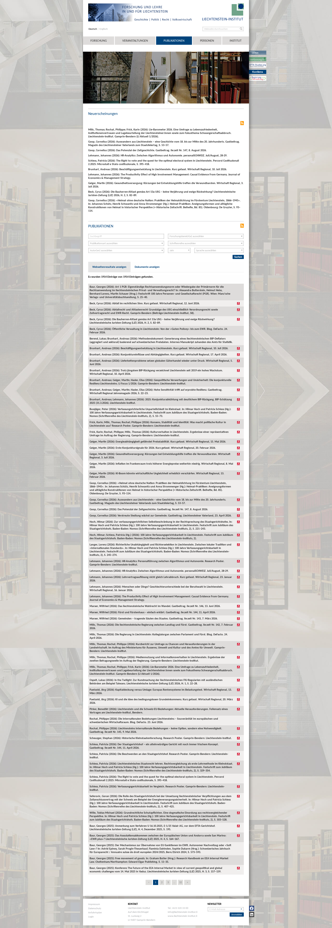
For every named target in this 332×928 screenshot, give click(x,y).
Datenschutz (94, 908)
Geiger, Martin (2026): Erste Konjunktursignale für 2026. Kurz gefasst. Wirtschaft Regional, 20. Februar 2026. (153, 447)
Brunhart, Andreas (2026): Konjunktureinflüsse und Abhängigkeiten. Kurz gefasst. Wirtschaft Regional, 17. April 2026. (158, 354)
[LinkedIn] (251, 914)
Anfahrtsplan (95, 912)
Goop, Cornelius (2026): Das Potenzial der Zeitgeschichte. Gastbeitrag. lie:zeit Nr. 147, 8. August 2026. (149, 509)
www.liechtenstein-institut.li (182, 915)
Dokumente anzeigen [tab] (147, 266)
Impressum (94, 904)
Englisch (103, 29)
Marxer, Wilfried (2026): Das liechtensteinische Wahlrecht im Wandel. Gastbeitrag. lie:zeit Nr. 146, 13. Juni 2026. (155, 606)
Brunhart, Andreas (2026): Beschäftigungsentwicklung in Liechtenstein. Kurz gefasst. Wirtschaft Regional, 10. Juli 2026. (159, 348)
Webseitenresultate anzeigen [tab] (109, 266)
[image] (223, 11)
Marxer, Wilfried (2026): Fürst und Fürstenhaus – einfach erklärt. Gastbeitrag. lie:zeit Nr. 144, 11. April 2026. (153, 612)
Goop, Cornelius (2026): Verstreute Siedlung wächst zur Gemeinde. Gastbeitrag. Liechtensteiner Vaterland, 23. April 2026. (161, 515)
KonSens (257, 71)
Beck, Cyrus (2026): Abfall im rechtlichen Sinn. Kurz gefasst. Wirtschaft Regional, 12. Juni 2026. (145, 303)
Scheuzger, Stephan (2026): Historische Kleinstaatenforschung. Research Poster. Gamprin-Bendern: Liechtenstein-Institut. (161, 738)
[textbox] (205, 236)
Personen (207, 41)
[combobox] (206, 236)
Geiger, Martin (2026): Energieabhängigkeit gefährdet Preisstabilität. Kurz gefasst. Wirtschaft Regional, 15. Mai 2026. (158, 441)
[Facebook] (251, 908)
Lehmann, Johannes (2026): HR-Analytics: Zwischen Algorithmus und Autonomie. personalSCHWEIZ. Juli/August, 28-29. (159, 570)
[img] (238, 303)
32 (180, 882)
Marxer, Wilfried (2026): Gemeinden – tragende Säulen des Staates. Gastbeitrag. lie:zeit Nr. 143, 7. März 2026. (154, 618)
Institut (236, 41)
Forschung (98, 41)
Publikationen (174, 41)
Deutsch (93, 29)
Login (91, 916)
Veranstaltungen (135, 41)
